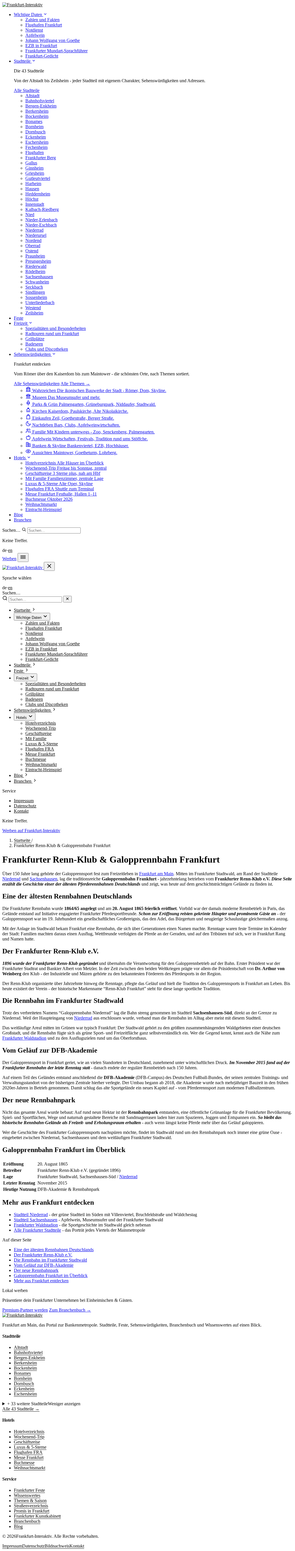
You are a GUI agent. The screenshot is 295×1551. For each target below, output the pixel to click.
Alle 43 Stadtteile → (20, 1408)
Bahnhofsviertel (39, 100)
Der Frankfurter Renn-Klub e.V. (43, 1254)
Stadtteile (23, 61)
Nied (29, 214)
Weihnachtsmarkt (41, 764)
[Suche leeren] (67, 599)
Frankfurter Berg (40, 157)
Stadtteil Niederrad (31, 1214)
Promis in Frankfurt (31, 1510)
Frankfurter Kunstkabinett (37, 1516)
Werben (9, 558)
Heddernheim (37, 193)
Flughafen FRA (39, 748)
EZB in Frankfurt (41, 648)
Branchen (22, 519)
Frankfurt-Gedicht (41, 659)
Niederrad (34, 230)
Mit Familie (35, 738)
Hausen (32, 188)
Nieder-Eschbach (41, 224)
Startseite (22, 840)
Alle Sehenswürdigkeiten (37, 383)
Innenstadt (34, 204)
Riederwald (35, 266)
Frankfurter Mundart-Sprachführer (56, 654)
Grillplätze (34, 694)
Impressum (24, 800)
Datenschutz (25, 805)
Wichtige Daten (28, 14)
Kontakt (21, 811)
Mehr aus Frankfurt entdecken (41, 1280)
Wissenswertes (27, 1495)
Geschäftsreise (38, 733)
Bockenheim (36, 116)
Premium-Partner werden (25, 1310)
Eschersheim (36, 142)
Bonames (33, 121)
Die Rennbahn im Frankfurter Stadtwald (50, 1260)
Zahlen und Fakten (42, 623)
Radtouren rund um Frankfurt (52, 688)
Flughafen (34, 152)
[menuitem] (42, 19)
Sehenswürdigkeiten (33, 354)
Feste (18, 318)
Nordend (33, 240)
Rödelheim (35, 271)
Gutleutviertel (37, 178)
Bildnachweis (57, 1546)
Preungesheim (38, 261)
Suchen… (11, 530)
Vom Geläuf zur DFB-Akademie (43, 1265)
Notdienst (34, 633)
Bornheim (34, 126)
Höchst (31, 199)
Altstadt (32, 95)
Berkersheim (36, 111)
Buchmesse (35, 759)
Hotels (20, 457)
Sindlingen (35, 292)
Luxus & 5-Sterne (41, 743)
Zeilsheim (34, 312)
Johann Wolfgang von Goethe (52, 643)
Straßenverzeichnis (31, 1505)
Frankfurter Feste (29, 1490)
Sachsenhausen (39, 276)
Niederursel (35, 235)
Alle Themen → (75, 383)
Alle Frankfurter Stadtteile (37, 1230)
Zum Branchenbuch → (70, 1310)
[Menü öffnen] (23, 557)
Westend (33, 307)
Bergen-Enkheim (40, 105)
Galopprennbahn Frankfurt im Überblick (51, 1275)
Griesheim (34, 173)
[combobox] (54, 530)
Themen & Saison (30, 1500)
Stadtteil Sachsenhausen (35, 1219)
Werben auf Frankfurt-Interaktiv (31, 830)
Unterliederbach (39, 302)
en (10, 550)
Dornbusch (35, 131)
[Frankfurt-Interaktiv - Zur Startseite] (22, 4)
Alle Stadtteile (26, 90)
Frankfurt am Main (156, 873)
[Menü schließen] (49, 566)
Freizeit (21, 323)
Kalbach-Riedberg (42, 209)
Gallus (31, 162)
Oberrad (32, 245)
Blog (18, 514)
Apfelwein (35, 638)
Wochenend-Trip (40, 728)
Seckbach (34, 287)
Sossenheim (36, 297)
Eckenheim (35, 137)
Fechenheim (36, 147)
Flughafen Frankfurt (43, 628)
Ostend (31, 250)
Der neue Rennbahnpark (36, 1270)
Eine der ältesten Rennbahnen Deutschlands (54, 1249)
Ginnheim (34, 168)
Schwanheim (37, 281)
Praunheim (35, 256)
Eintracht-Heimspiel (43, 769)
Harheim (33, 183)
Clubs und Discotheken (46, 704)
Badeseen (34, 699)
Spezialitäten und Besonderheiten (55, 683)
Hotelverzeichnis (40, 723)
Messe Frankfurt (40, 754)
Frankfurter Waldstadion (24, 1038)
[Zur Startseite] (22, 1315)
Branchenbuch (27, 1521)
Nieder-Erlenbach (41, 219)
